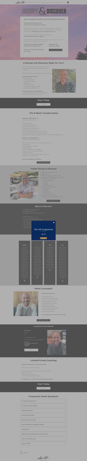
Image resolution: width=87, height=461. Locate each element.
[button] (53, 222)
